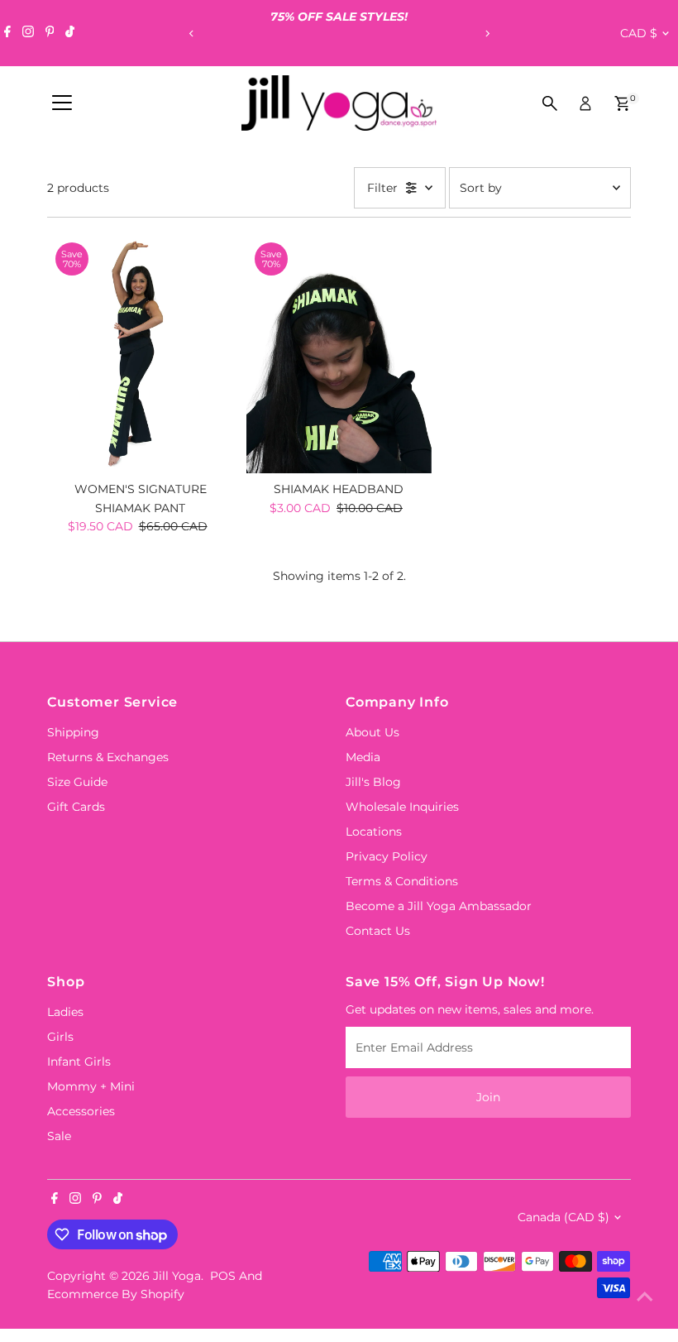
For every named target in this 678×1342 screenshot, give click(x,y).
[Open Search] (549, 103)
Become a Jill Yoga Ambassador (439, 906)
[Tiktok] (70, 33)
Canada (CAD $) (563, 1217)
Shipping (73, 732)
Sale (59, 1136)
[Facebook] (7, 33)
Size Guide (77, 781)
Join (488, 1097)
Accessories (81, 1111)
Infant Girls (79, 1061)
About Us (372, 732)
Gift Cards (76, 806)
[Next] (486, 33)
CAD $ (638, 33)
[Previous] (191, 33)
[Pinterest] (50, 33)
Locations (374, 831)
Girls (60, 1036)
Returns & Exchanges (108, 757)
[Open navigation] (62, 103)
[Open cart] (622, 103)
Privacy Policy (386, 856)
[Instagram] (28, 33)
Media (363, 757)
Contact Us (378, 930)
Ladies (65, 1011)
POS (223, 1275)
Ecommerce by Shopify (115, 1294)
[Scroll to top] (644, 1296)
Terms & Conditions (402, 881)
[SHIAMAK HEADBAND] (339, 353)
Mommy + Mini (91, 1086)
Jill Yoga (177, 1275)
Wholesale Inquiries (402, 806)
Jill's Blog (373, 781)
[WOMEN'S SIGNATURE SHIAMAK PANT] (139, 353)
